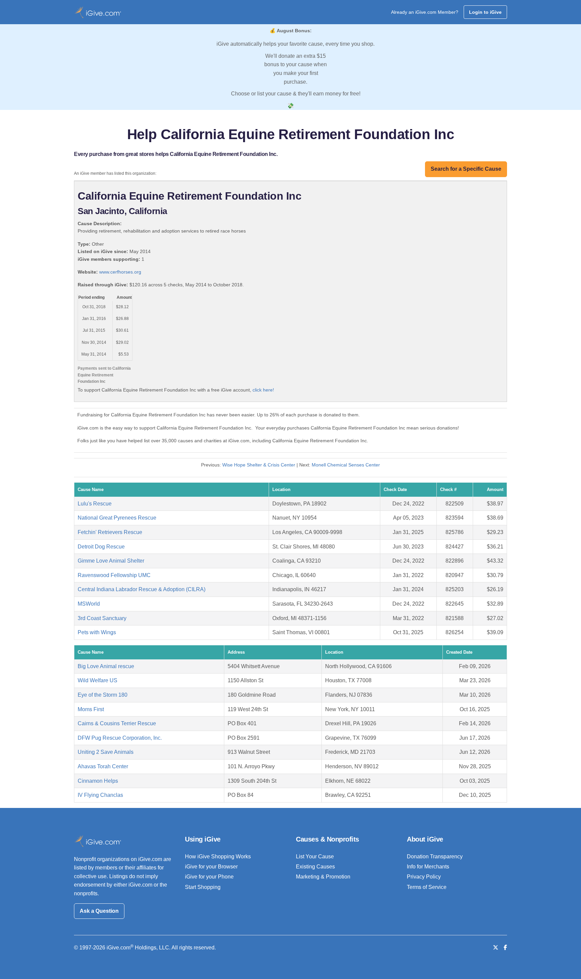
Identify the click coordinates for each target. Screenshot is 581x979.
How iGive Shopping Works (218, 856)
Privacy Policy (424, 877)
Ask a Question (99, 911)
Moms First (91, 709)
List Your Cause (315, 856)
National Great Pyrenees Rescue (117, 518)
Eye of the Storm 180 (102, 695)
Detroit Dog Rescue (101, 546)
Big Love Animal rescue (106, 666)
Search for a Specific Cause (466, 169)
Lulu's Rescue (95, 503)
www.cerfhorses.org (120, 272)
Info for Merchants (428, 866)
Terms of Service (427, 887)
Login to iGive (485, 12)
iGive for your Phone (209, 877)
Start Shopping (203, 887)
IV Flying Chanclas (100, 795)
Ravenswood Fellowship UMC (114, 575)
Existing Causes (315, 866)
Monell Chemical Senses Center (346, 464)
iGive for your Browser (211, 866)
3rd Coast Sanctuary (102, 618)
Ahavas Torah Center (103, 766)
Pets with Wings (97, 632)
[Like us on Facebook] (505, 947)
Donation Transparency (435, 856)
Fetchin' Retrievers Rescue (110, 532)
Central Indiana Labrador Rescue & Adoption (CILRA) (141, 589)
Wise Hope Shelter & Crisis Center (258, 464)
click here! (263, 390)
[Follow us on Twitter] (495, 947)
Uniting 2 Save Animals (105, 752)
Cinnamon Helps (98, 781)
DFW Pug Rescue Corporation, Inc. (120, 738)
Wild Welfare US (97, 680)
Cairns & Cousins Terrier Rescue (117, 723)
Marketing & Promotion (323, 877)
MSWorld (89, 604)
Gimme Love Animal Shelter (111, 561)
